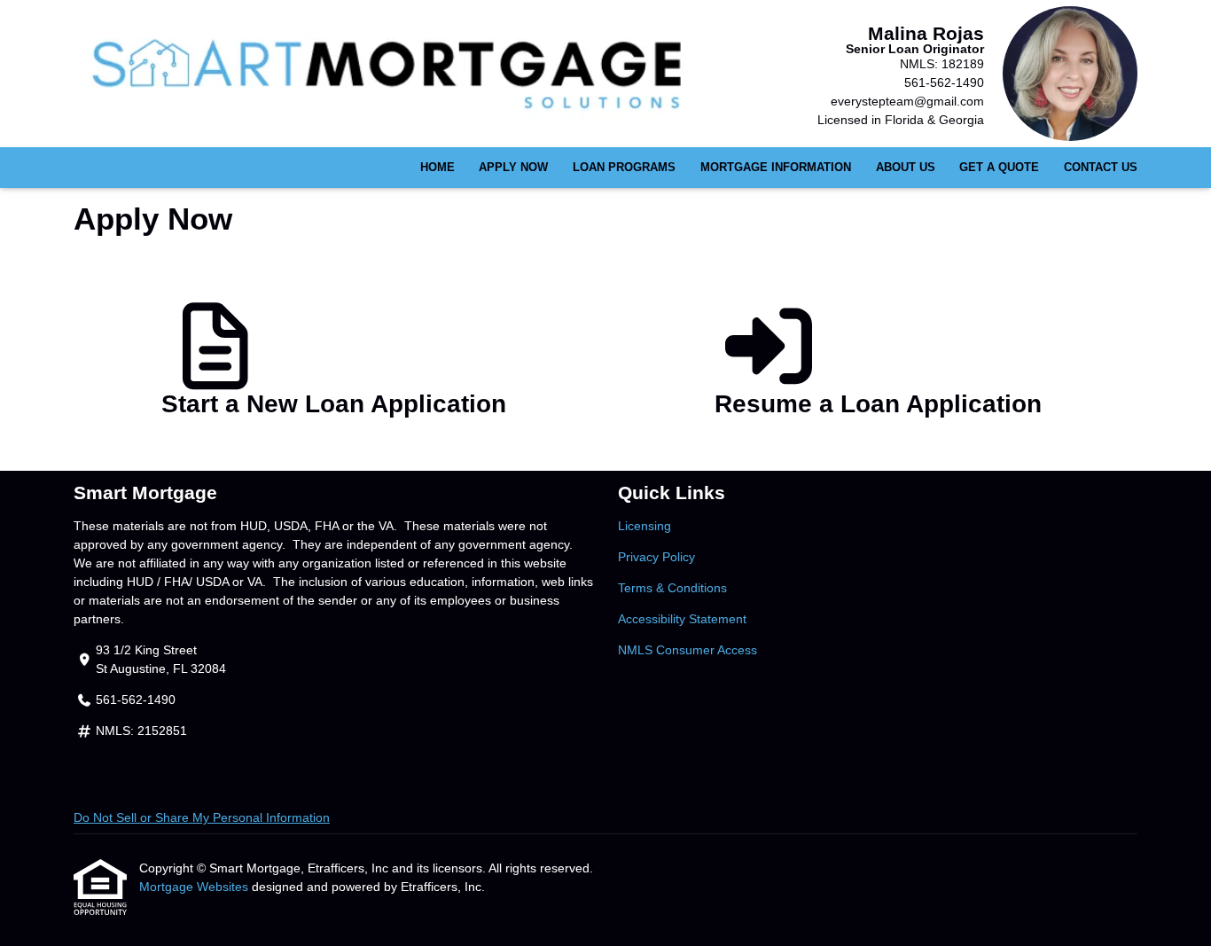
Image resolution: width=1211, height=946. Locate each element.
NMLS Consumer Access (687, 650)
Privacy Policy (656, 557)
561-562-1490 (944, 82)
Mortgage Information (775, 167)
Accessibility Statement (682, 619)
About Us (905, 167)
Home (437, 167)
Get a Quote (999, 167)
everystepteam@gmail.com (907, 101)
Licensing (644, 526)
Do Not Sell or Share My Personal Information (202, 817)
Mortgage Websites (195, 887)
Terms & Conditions (672, 588)
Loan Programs (624, 167)
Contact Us (1100, 167)
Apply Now (513, 167)
